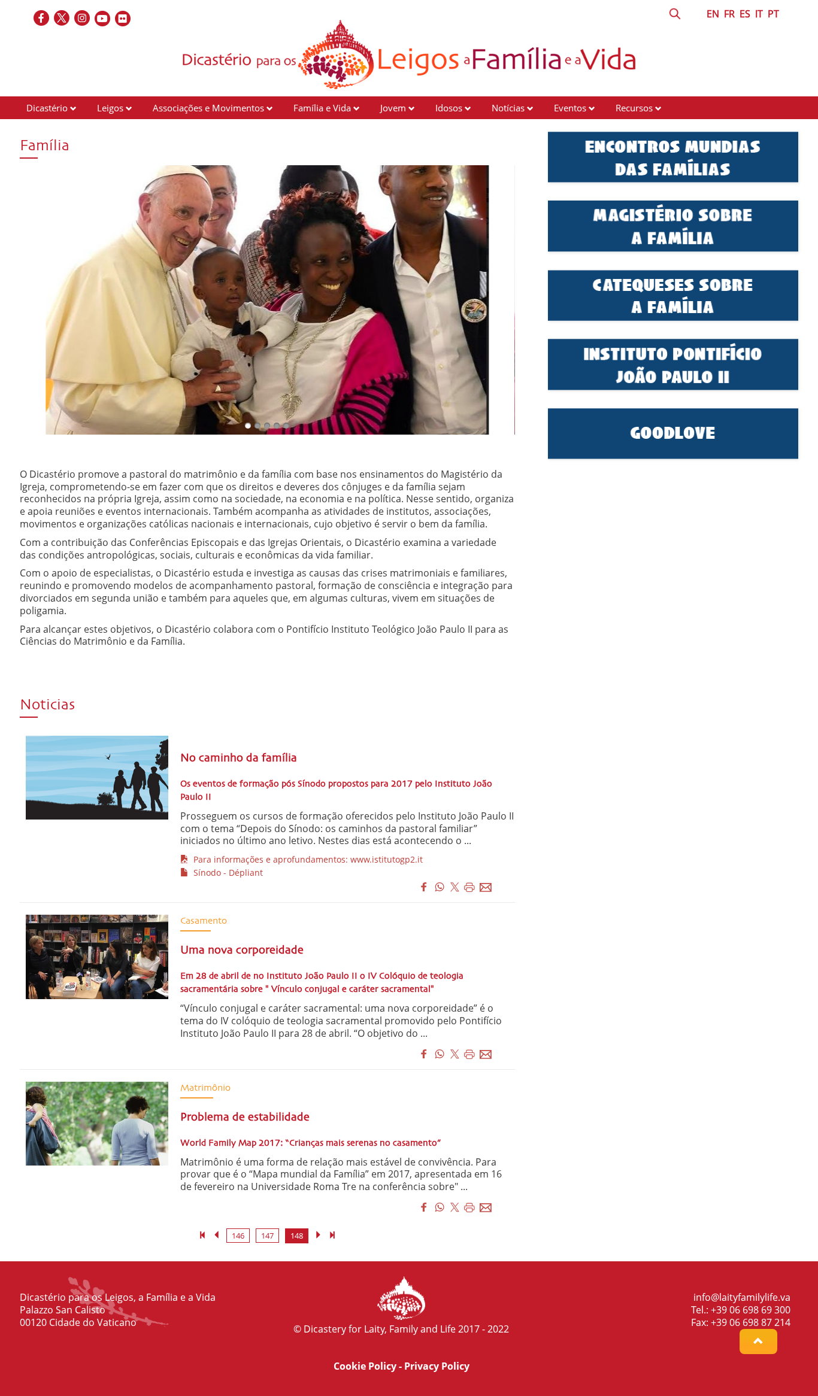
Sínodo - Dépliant (226, 872)
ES (745, 13)
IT (759, 13)
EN (713, 13)
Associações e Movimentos (208, 108)
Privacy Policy (436, 1366)
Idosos (448, 108)
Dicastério (47, 108)
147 (267, 1235)
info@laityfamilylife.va (741, 1297)
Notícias (508, 108)
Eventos (570, 108)
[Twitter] (62, 19)
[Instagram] (82, 19)
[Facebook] (42, 19)
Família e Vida (322, 108)
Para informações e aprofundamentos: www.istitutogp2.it (306, 859)
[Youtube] (103, 19)
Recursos (634, 108)
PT (773, 13)
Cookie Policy (365, 1366)
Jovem (393, 108)
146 (238, 1235)
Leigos (110, 108)
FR (729, 13)
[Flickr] (123, 19)
